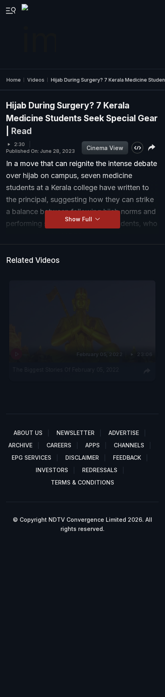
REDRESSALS (99, 470)
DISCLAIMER (82, 457)
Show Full (79, 219)
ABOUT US (28, 432)
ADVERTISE (124, 432)
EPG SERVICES (31, 457)
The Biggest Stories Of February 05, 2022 (65, 370)
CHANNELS (129, 445)
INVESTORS (52, 470)
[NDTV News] (40, 34)
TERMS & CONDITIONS (82, 482)
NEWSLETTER (75, 432)
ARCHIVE (20, 445)
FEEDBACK (127, 457)
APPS (92, 445)
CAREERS (58, 445)
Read (21, 131)
